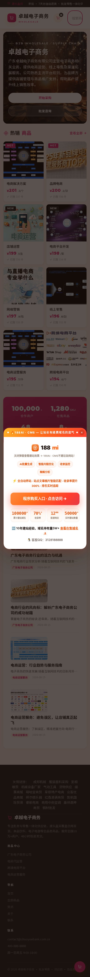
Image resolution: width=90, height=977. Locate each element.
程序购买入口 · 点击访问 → (45, 498)
